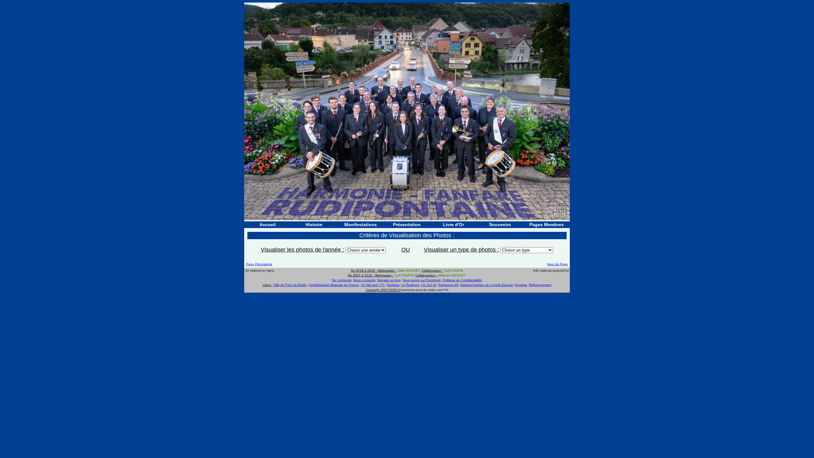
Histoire (314, 224)
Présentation (407, 224)
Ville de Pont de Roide (290, 285)
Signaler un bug (389, 280)
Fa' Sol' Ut (428, 285)
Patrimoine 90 (448, 285)
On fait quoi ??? (373, 285)
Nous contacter (364, 280)
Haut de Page (557, 264)
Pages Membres (546, 224)
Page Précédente (259, 264)
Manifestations (360, 224)
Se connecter (341, 280)
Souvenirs (500, 224)
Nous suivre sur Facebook (422, 280)
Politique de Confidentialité (462, 280)
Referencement (540, 285)
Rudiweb (393, 285)
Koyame (521, 285)
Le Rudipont (410, 285)
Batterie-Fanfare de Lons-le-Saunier (486, 285)
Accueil (267, 224)
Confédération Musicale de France (333, 285)
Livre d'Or (453, 224)
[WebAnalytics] (445, 290)
